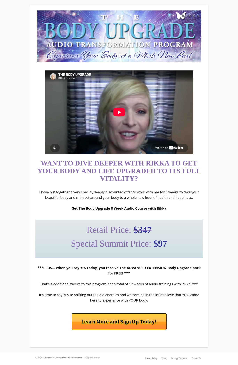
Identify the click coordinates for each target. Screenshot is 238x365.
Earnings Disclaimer (179, 358)
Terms (164, 358)
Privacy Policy (151, 358)
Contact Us (196, 358)
